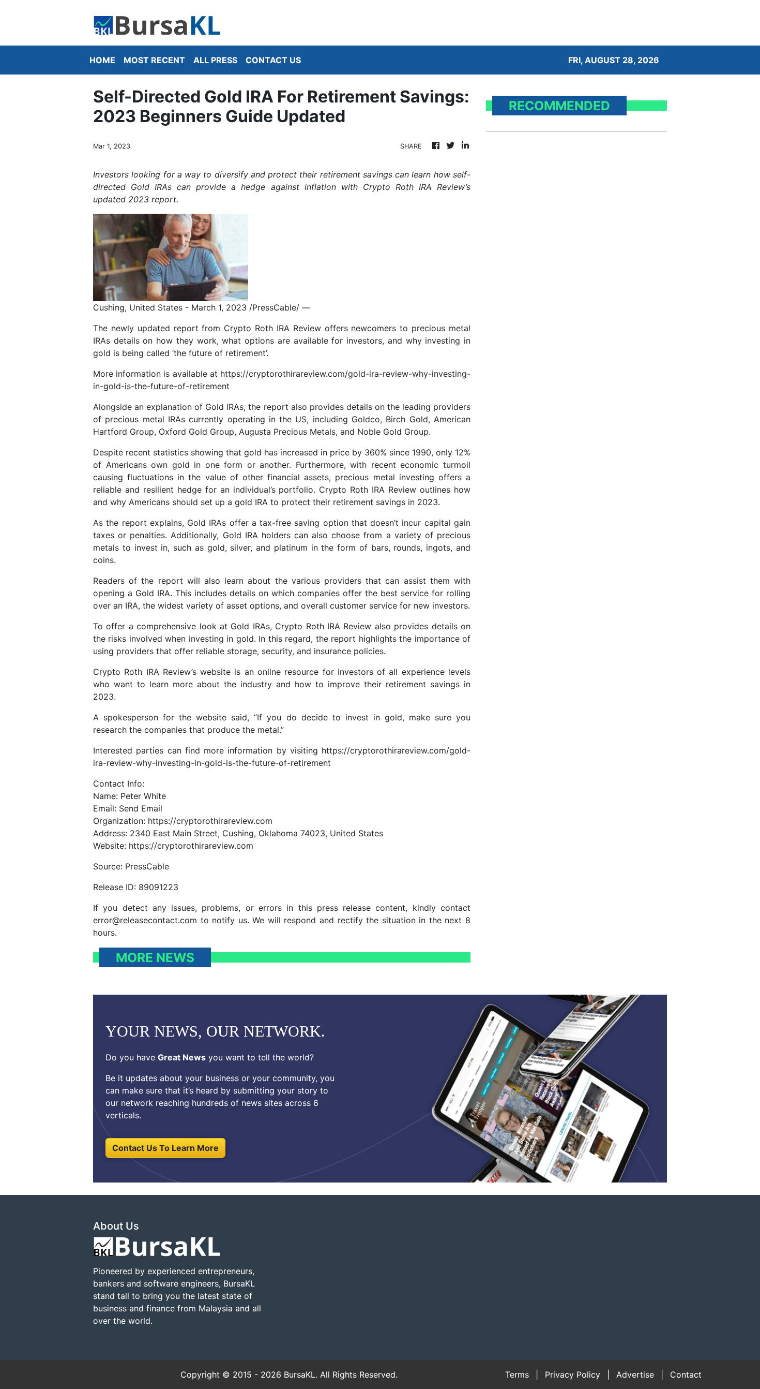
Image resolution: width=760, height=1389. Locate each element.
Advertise (635, 1374)
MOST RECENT (154, 60)
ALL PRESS (215, 60)
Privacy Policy (572, 1374)
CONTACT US (273, 60)
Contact (686, 1374)
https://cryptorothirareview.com (191, 845)
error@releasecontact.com (145, 920)
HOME (102, 60)
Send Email (140, 808)
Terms (517, 1374)
